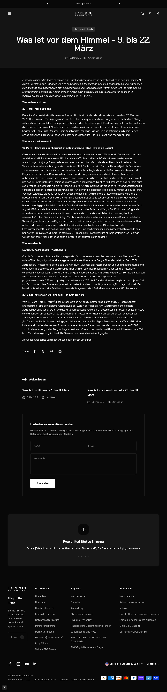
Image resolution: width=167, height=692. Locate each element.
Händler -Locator (44, 608)
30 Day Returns (83, 4)
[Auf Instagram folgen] (18, 664)
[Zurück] (47, 3)
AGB (28, 679)
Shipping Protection (81, 620)
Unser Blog (41, 596)
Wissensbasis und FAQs (83, 631)
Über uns (40, 602)
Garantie (75, 602)
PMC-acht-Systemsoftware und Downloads (88, 639)
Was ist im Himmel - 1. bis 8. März (45, 390)
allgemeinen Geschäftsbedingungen (111, 430)
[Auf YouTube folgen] (26, 664)
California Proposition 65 (133, 631)
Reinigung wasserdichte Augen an (138, 620)
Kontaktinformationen (82, 679)
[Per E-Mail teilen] (60, 351)
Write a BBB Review (45, 649)
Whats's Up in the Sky (83, 29)
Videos (123, 608)
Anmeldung (77, 608)
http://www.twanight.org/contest (40, 333)
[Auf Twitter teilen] (43, 351)
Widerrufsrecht (15, 679)
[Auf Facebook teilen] (34, 351)
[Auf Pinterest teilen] (51, 351)
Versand (64, 679)
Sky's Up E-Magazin (130, 625)
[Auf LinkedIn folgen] (35, 664)
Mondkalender (127, 596)
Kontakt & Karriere (45, 614)
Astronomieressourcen (132, 602)
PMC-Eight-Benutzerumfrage (87, 647)
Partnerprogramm (45, 625)
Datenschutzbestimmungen (44, 434)
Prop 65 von (41, 643)
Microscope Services (82, 614)
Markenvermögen (44, 631)
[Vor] (119, 3)
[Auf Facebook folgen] (10, 664)
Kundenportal (78, 596)
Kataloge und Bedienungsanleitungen (91, 625)
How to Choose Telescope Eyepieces (139, 614)
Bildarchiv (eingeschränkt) (49, 637)
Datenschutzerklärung (47, 620)
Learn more (134, 548)
